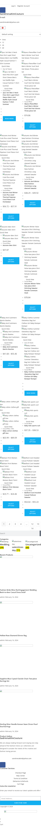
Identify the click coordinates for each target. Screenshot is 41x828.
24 (3, 45)
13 (38, 524)
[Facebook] (2, 10)
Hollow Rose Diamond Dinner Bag (13, 635)
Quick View (5, 66)
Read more (9, 119)
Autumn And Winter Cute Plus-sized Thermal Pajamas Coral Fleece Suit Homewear (10, 197)
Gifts (12, 429)
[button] (20, 15)
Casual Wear (6, 90)
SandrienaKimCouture (12, 13)
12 (3, 42)
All (3, 48)
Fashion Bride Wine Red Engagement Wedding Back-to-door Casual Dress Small (18, 591)
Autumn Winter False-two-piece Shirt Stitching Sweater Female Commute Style (32, 288)
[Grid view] (0, 31)
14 (32, 528)
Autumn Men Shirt (10, 245)
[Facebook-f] (2, 765)
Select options (11, 217)
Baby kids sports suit (32, 426)
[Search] (40, 533)
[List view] (1, 31)
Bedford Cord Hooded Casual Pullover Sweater (32, 495)
